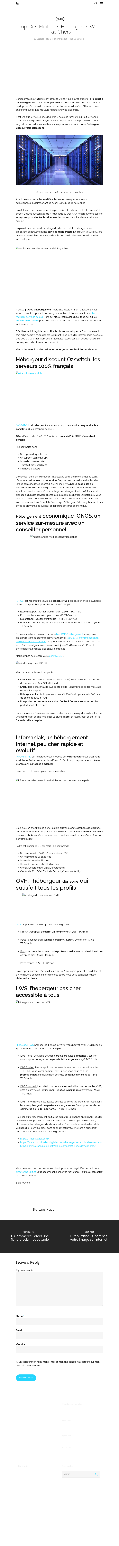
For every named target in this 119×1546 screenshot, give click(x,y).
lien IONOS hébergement (69, 634)
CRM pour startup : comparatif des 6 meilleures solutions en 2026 (80, 1442)
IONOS (20, 600)
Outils (60, 19)
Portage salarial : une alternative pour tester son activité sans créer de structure (80, 1414)
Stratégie (22, 1524)
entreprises (23, 1500)
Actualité (22, 1472)
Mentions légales (26, 1452)
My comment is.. (25, 1270)
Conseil (21, 1486)
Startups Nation (44, 39)
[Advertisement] (59, 71)
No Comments (77, 39)
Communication (26, 1482)
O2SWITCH (22, 425)
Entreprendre (24, 1496)
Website (20, 1344)
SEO (20, 1519)
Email (19, 1330)
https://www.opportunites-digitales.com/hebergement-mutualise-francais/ (61, 1142)
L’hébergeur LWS (25, 1045)
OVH (18, 924)
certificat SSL (56, 656)
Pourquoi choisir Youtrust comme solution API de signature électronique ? (78, 1429)
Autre (21, 1477)
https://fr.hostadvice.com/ (34, 1138)
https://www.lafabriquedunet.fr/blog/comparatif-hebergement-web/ (58, 1146)
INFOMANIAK (23, 756)
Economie (23, 1491)
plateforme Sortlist (26, 1172)
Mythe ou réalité (26, 1510)
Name (20, 1316)
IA (19, 1505)
